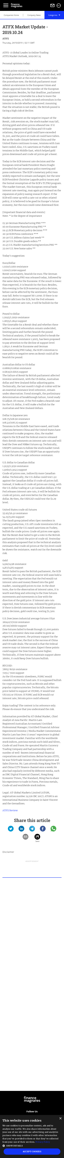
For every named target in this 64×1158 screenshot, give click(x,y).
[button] (32, 1145)
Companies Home (11, 15)
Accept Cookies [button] (32, 1151)
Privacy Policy (42, 1142)
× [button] (60, 1118)
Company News (34, 15)
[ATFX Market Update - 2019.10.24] (10, 830)
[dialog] (32, 1136)
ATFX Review (10, 810)
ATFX (5, 38)
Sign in (58, 5)
